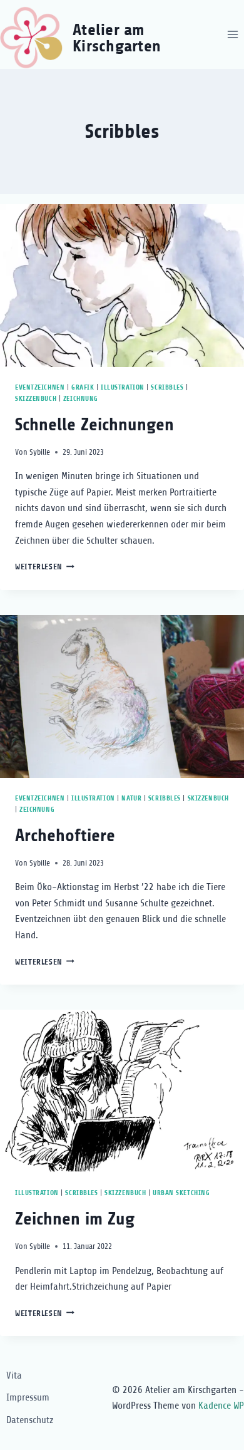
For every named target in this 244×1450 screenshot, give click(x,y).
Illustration (123, 387)
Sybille (39, 452)
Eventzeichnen (39, 387)
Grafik (82, 387)
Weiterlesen (44, 566)
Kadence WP (221, 1405)
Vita (14, 1375)
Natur (131, 798)
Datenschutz (29, 1420)
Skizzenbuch (35, 399)
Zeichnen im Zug (75, 1219)
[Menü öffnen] (232, 34)
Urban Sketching (181, 1193)
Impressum (27, 1397)
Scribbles (167, 387)
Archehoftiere (65, 836)
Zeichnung (80, 399)
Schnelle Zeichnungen (94, 425)
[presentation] (122, 285)
